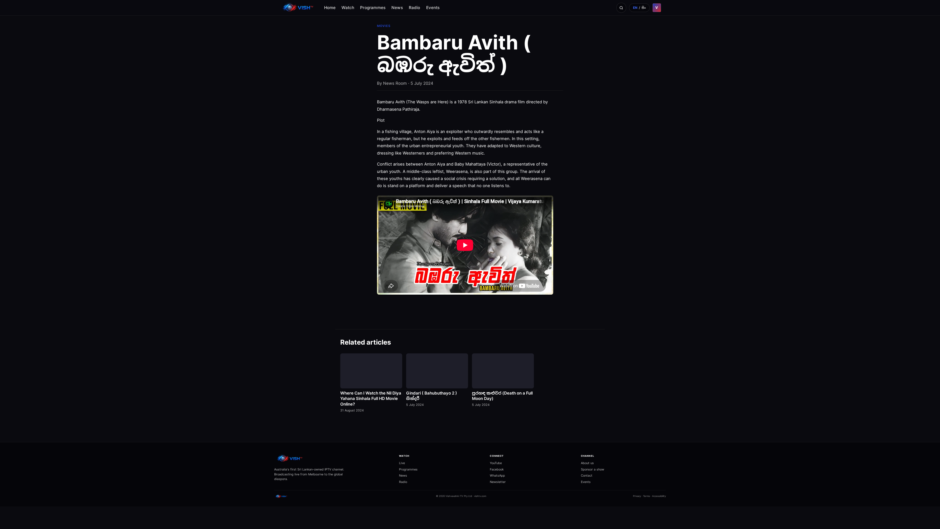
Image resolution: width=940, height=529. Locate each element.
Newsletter (498, 482)
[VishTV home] (298, 7)
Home (330, 7)
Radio (414, 7)
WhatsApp (497, 475)
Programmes (373, 7)
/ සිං (639, 8)
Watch (347, 7)
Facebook (497, 469)
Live (402, 463)
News (397, 7)
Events (433, 7)
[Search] (621, 7)
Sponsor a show (592, 469)
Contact (586, 475)
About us (587, 463)
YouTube (496, 463)
